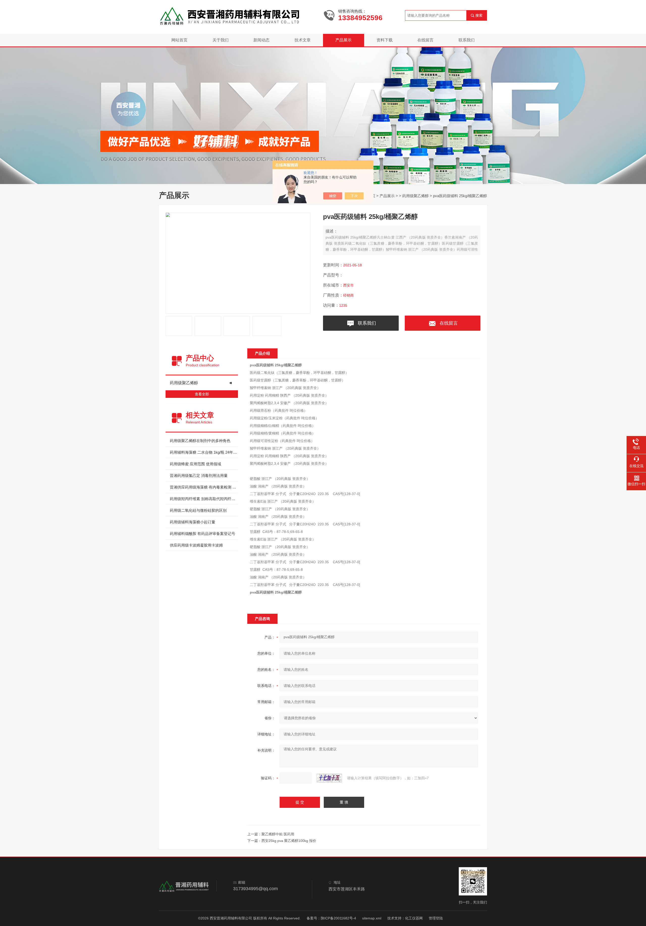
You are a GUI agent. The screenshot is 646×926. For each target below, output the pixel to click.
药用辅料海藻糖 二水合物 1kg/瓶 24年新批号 (204, 452)
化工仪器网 (414, 918)
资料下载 (384, 40)
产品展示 (343, 40)
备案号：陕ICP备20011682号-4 (331, 918)
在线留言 (425, 40)
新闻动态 (261, 40)
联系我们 (467, 40)
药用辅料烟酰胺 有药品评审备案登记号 (202, 533)
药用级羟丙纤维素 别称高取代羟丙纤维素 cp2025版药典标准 (204, 499)
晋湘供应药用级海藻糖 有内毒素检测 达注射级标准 (204, 487)
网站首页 (179, 40)
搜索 (478, 15)
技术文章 (302, 40)
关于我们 (220, 40)
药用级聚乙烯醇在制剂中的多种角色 (200, 441)
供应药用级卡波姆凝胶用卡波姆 (196, 545)
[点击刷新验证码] (329, 778)
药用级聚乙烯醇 (415, 196)
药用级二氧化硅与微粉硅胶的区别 (198, 510)
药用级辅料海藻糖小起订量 (192, 522)
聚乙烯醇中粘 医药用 (277, 834)
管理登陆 (436, 918)
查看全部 (202, 394)
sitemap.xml (371, 918)
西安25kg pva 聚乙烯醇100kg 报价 (288, 841)
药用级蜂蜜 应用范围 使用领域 (195, 464)
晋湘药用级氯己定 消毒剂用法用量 (199, 475)
